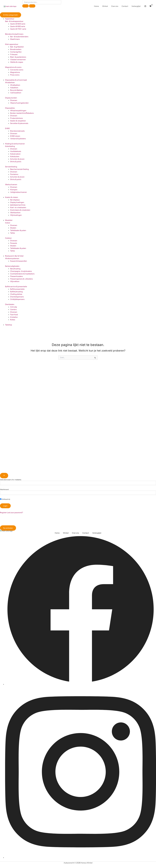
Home (57, 533)
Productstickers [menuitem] (16, 118)
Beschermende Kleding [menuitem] (19, 169)
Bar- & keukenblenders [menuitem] (19, 36)
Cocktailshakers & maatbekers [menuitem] (22, 274)
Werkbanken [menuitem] (15, 212)
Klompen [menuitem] (13, 190)
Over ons (75, 533)
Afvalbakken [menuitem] (15, 85)
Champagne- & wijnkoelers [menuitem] (21, 271)
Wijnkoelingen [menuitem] (16, 215)
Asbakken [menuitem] (14, 87)
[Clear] (25, 6)
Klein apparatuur (11, 44)
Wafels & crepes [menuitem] (16, 62)
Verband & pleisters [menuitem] (18, 139)
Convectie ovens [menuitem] (16, 70)
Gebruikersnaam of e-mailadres (10, 480)
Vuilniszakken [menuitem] (15, 93)
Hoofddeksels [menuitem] (15, 151)
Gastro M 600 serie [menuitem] (17, 24)
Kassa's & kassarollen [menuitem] (18, 261)
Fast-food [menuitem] (14, 314)
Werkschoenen (11, 184)
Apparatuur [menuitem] (9, 19)
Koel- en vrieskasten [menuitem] (18, 207)
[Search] (32, 6)
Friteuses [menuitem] (14, 54)
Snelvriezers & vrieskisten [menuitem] (20, 210)
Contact (85, 533)
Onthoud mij (5, 499)
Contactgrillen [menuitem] (16, 52)
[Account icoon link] (145, 6)
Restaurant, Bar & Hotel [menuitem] (14, 256)
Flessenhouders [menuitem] (16, 276)
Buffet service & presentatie (16, 286)
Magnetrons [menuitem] (15, 72)
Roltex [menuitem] (12, 320)
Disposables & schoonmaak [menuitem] (16, 80)
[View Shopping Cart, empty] (150, 6)
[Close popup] (4, 475)
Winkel (66, 533)
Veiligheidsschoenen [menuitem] (18, 192)
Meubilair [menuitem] (9, 220)
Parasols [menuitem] (13, 243)
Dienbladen (9, 304)
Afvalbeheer (10, 82)
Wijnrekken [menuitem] (14, 281)
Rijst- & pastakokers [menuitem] (18, 57)
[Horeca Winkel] (10, 6)
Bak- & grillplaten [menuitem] (17, 47)
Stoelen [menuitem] (13, 228)
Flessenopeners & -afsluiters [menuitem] (21, 279)
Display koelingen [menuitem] (17, 202)
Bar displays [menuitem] (15, 200)
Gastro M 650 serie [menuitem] (17, 26)
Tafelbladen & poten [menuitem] (18, 230)
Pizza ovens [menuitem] (14, 75)
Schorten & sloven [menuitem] (17, 159)
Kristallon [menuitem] (14, 317)
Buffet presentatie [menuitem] (17, 289)
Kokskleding (10, 146)
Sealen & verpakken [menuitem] (18, 121)
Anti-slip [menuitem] (13, 307)
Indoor (7, 223)
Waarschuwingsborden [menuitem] (19, 103)
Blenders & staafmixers (14, 34)
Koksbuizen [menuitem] (14, 156)
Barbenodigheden (12, 266)
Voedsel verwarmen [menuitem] (18, 59)
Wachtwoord (4, 489)
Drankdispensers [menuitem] (17, 297)
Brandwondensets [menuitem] (17, 131)
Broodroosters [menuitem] (15, 49)
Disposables (10, 108)
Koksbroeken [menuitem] (15, 154)
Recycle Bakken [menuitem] (16, 90)
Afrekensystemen (12, 258)
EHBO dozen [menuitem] (15, 136)
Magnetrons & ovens (13, 67)
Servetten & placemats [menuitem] (19, 123)
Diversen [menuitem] (13, 100)
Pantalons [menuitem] (14, 174)
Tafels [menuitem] (12, 233)
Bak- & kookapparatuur (14, 21)
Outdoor (8, 238)
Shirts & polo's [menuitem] (15, 161)
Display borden (11, 98)
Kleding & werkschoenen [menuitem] (15, 144)
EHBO (7, 128)
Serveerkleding (11, 167)
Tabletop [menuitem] (8, 325)
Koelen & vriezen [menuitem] (11, 197)
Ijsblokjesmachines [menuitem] (17, 205)
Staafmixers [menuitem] (15, 39)
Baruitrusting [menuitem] (15, 269)
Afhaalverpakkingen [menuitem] (18, 110)
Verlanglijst (96, 533)
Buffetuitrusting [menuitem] (16, 292)
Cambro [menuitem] (13, 309)
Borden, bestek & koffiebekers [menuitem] (22, 113)
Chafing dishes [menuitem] (16, 294)
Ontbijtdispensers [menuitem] (17, 299)
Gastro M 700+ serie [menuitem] (18, 29)
